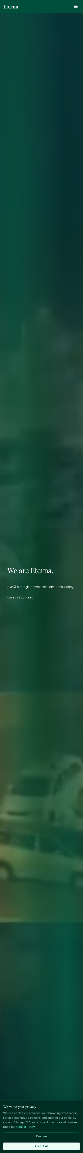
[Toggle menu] (76, 6)
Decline (41, 1136)
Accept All (42, 1146)
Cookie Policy (25, 1126)
